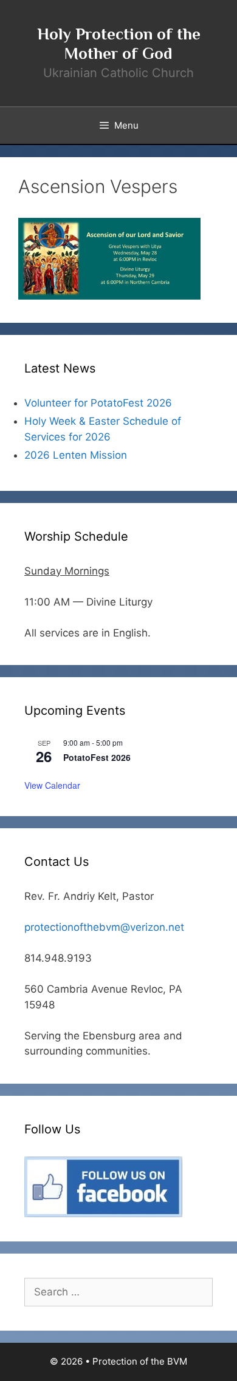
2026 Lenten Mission (75, 455)
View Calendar (52, 785)
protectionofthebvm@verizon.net (104, 927)
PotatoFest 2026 (97, 757)
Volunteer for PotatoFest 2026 (98, 403)
